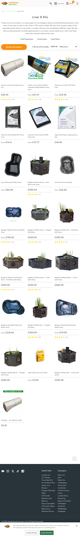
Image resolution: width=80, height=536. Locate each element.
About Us (61, 475)
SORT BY (54, 46)
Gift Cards (46, 496)
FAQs (44, 493)
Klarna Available (48, 503)
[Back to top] (74, 459)
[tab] (14, 47)
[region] (40, 529)
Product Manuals (48, 490)
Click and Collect (48, 506)
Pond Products (11, 11)
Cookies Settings (31, 533)
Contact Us (46, 475)
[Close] (76, 525)
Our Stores (46, 477)
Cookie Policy (63, 496)
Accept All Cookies (46, 533)
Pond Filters (55, 39)
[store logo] (10, 3)
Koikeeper (62, 511)
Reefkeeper (62, 509)
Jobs (59, 477)
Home (4, 11)
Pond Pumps (42, 39)
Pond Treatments (26, 39)
